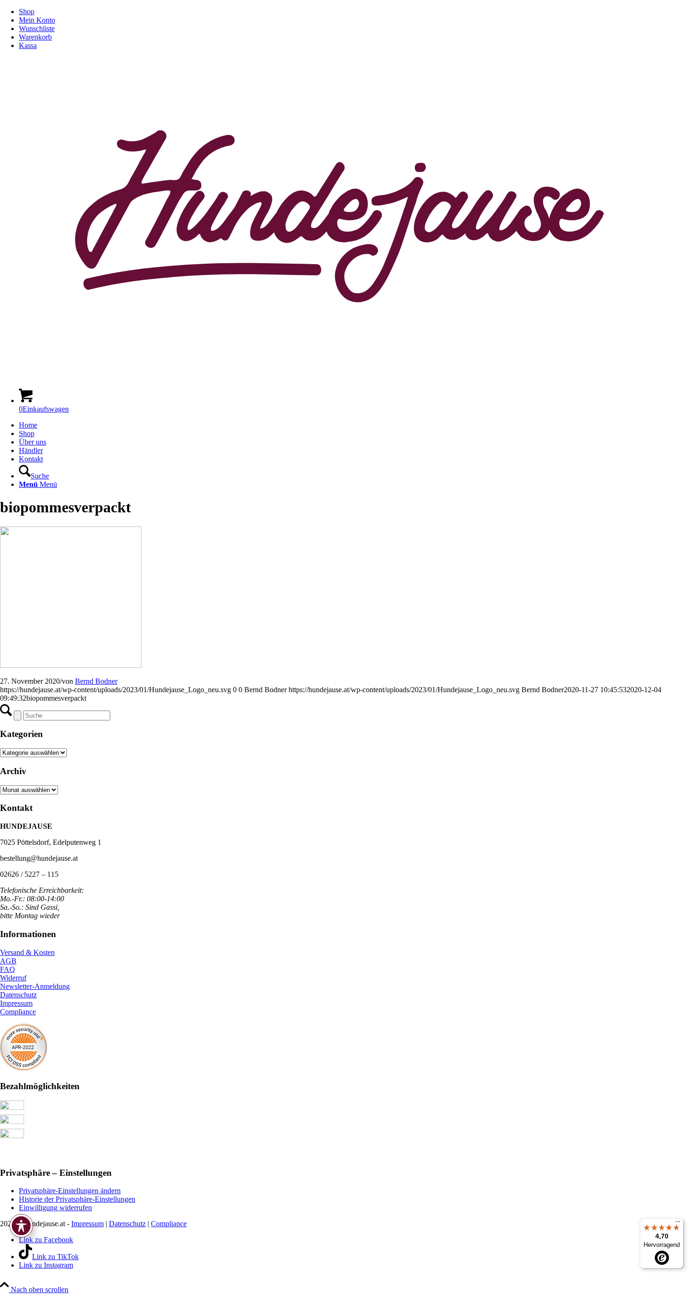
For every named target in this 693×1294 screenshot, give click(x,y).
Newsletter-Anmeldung (35, 986)
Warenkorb (35, 37)
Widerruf (13, 978)
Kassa (28, 45)
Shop (26, 12)
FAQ (7, 969)
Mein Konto (37, 20)
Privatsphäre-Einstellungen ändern (70, 1191)
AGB (8, 961)
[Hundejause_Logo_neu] (346, 376)
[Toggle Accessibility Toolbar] (21, 1225)
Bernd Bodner (96, 681)
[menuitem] (356, 12)
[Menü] (678, 1223)
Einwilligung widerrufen (55, 1208)
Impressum (16, 1003)
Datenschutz (18, 995)
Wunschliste (37, 28)
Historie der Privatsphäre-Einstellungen (77, 1199)
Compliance (18, 1012)
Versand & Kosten (27, 952)
